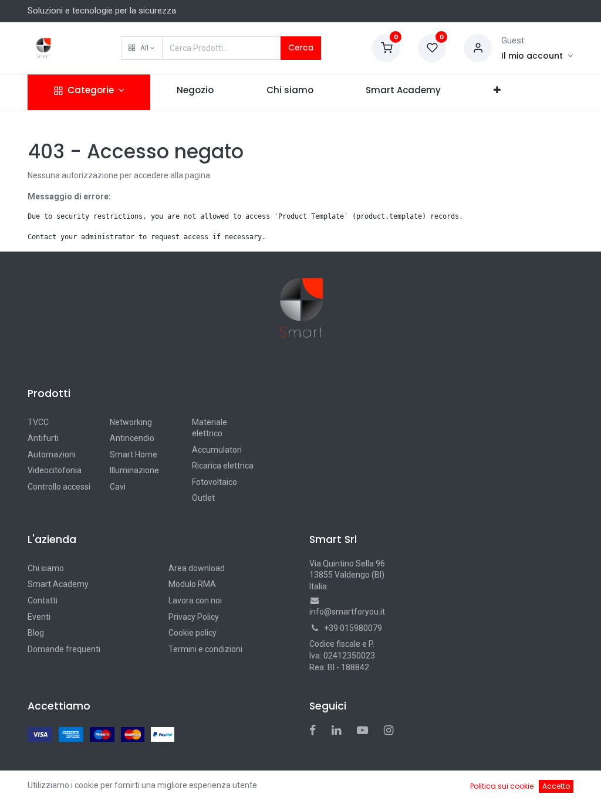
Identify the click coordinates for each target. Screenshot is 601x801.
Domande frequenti (64, 649)
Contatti (43, 600)
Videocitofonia (55, 470)
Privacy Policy (193, 617)
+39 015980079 (353, 628)
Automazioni (52, 454)
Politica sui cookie (502, 786)
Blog (36, 632)
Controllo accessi (59, 486)
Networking (131, 422)
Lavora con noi (195, 600)
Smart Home (133, 454)
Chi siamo (46, 568)
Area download (196, 568)
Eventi (39, 617)
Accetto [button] (556, 786)
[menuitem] (195, 92)
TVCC (38, 422)
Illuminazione (134, 470)
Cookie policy (192, 632)
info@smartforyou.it (347, 611)
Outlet (203, 498)
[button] (142, 48)
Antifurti (43, 438)
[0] (386, 47)
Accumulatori (217, 449)
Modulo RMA (192, 584)
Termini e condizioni (205, 649)
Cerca (300, 47)
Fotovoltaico (214, 482)
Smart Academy (58, 584)
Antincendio (132, 438)
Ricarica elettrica (223, 465)
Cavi (118, 486)
